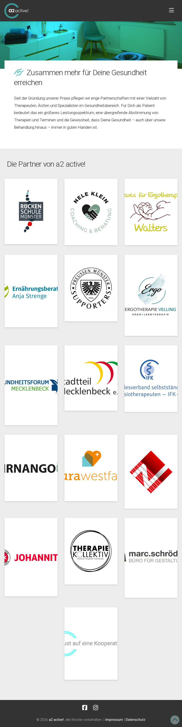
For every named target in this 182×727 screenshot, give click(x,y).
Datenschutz (136, 720)
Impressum (114, 720)
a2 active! (56, 720)
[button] (171, 10)
